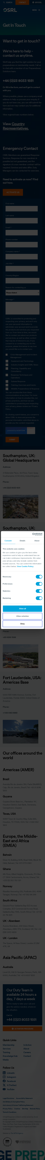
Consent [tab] (8, 541)
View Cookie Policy (25, 566)
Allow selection (22, 616)
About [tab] (36, 541)
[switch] (39, 584)
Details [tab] (22, 541)
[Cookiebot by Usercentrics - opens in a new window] (32, 534)
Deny (22, 624)
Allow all (22, 609)
